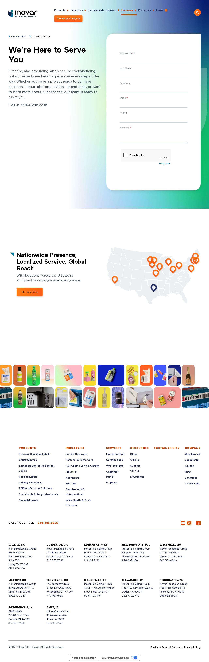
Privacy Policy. (192, 647)
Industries (77, 10)
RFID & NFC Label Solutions (36, 488)
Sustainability (96, 10)
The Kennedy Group (58, 583)
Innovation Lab (115, 453)
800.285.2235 (36, 105)
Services (111, 10)
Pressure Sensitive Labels (34, 453)
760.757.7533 (54, 560)
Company (127, 10)
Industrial (71, 471)
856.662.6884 (168, 595)
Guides (134, 459)
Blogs (133, 453)
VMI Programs (114, 465)
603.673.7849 (17, 595)
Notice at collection (84, 657)
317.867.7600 (16, 623)
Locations (191, 477)
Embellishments (28, 500)
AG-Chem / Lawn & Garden (82, 465)
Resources (144, 10)
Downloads (137, 476)
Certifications (114, 459)
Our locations (30, 292)
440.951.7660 (54, 595)
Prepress (111, 482)
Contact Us (192, 483)
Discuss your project (68, 18)
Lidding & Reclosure (31, 482)
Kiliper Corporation (57, 611)
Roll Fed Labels (28, 476)
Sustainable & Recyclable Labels (38, 494)
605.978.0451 (92, 595)
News (188, 471)
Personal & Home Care (79, 459)
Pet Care (71, 483)
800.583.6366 (168, 560)
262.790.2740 (130, 595)
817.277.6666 (16, 568)
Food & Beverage (76, 453)
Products (59, 10)
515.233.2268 (54, 623)
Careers (190, 465)
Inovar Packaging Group (60, 548)
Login (159, 10)
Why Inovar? (192, 453)
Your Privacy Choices (115, 657)
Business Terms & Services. (166, 647)
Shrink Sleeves (28, 459)
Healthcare (72, 477)
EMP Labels (15, 611)
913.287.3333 (92, 560)
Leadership (192, 459)
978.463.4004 (131, 560)
